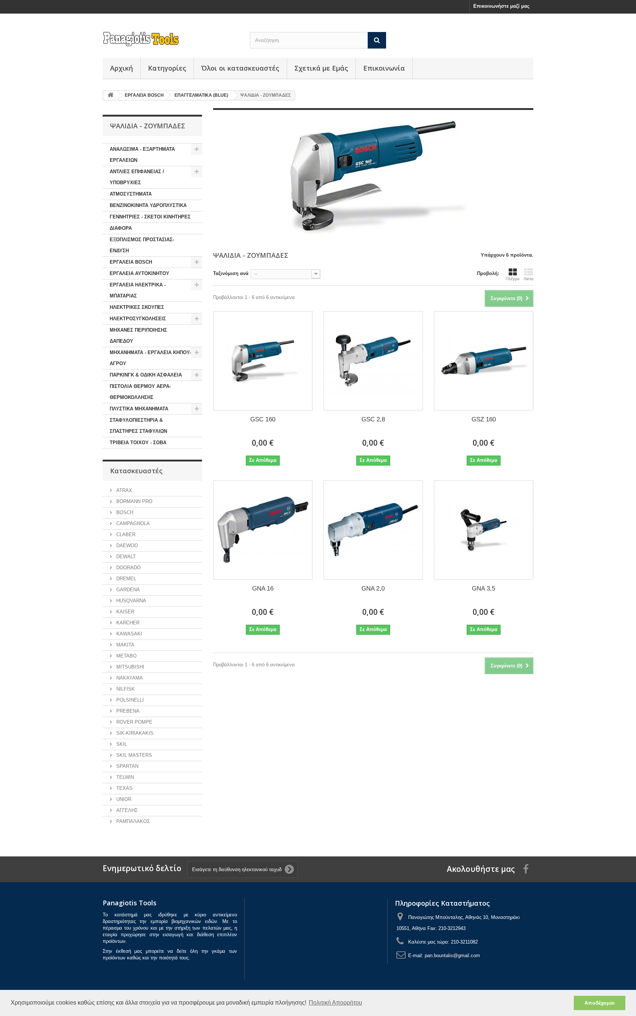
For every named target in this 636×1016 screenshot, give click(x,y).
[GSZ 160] (484, 361)
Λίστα (528, 279)
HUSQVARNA (130, 600)
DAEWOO (126, 545)
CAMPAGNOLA (132, 523)
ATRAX (123, 490)
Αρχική (121, 68)
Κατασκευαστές (136, 470)
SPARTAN (126, 766)
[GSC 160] (263, 361)
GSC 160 (262, 419)
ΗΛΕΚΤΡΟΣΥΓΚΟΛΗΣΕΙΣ (138, 318)
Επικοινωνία (384, 68)
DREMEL (125, 578)
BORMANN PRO (133, 501)
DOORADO (128, 567)
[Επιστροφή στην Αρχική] (110, 95)
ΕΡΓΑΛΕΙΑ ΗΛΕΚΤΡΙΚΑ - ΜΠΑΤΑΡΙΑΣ (138, 290)
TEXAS (123, 788)
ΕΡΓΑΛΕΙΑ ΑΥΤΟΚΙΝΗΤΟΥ (139, 273)
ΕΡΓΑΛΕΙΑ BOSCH (131, 262)
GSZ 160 (483, 419)
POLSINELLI (129, 700)
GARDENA (127, 589)
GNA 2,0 (373, 588)
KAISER (124, 611)
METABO (126, 656)
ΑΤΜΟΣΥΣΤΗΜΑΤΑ (131, 194)
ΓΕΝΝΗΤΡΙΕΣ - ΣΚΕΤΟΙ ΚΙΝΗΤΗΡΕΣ (150, 217)
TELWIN (124, 777)
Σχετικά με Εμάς (321, 68)
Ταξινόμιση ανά (230, 273)
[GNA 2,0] (373, 530)
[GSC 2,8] (373, 361)
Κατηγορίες (167, 68)
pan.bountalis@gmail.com (452, 955)
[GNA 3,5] (484, 530)
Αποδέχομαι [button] (599, 1003)
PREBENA (127, 711)
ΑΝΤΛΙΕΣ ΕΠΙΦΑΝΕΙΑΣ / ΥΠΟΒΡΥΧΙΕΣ (137, 177)
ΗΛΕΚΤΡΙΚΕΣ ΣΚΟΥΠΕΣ (137, 307)
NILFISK (125, 689)
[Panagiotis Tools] (171, 39)
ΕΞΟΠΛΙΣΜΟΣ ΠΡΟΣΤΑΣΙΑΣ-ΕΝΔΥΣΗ (142, 245)
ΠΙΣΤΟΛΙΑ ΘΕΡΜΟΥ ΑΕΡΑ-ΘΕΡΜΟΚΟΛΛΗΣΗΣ (140, 392)
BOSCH (124, 512)
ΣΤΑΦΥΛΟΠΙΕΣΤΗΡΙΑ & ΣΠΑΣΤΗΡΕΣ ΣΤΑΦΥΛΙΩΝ (138, 425)
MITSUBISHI (129, 667)
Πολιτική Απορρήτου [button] (335, 1002)
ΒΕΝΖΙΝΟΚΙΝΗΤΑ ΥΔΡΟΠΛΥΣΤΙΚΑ (148, 205)
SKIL (121, 744)
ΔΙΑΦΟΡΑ (121, 228)
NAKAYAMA (129, 678)
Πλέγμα (512, 279)
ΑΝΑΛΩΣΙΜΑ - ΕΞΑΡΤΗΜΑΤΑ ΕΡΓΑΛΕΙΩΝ (142, 154)
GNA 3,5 (483, 588)
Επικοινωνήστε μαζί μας (501, 6)
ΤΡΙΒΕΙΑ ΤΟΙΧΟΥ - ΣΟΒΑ (138, 442)
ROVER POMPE (133, 722)
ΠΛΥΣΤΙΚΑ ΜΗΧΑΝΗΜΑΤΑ (139, 408)
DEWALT (125, 556)
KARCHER (127, 622)
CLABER (125, 534)
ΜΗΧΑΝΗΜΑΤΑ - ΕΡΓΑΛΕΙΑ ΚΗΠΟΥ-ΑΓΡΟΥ (150, 358)
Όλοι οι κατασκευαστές (240, 68)
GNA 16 (262, 588)
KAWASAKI (128, 634)
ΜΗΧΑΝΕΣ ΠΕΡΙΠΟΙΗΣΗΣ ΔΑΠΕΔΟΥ (138, 335)
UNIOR (123, 799)
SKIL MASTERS (133, 755)
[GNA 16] (263, 530)
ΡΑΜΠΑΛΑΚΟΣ (132, 821)
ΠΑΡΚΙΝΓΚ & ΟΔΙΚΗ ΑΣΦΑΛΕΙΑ (146, 375)
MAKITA (124, 645)
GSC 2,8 (373, 419)
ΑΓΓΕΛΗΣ (126, 810)
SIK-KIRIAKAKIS (134, 733)
